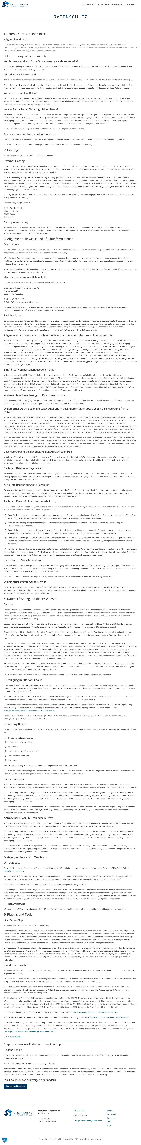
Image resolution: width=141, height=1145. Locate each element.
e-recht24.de (15, 1037)
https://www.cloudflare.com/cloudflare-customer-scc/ (96, 1012)
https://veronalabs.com (14, 871)
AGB (108, 1122)
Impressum (111, 1118)
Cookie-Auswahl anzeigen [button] (15, 1086)
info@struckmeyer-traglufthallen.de (88, 1121)
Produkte (91, 5)
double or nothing (96, 1139)
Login (109, 1125)
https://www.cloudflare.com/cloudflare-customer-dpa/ (107, 1017)
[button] (5, 1140)
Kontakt (131, 5)
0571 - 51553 (79, 1111)
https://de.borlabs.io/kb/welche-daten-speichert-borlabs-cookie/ (29, 711)
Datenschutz (112, 1114)
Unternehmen (118, 5)
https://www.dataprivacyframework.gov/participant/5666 (31, 1032)
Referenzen (103, 5)
